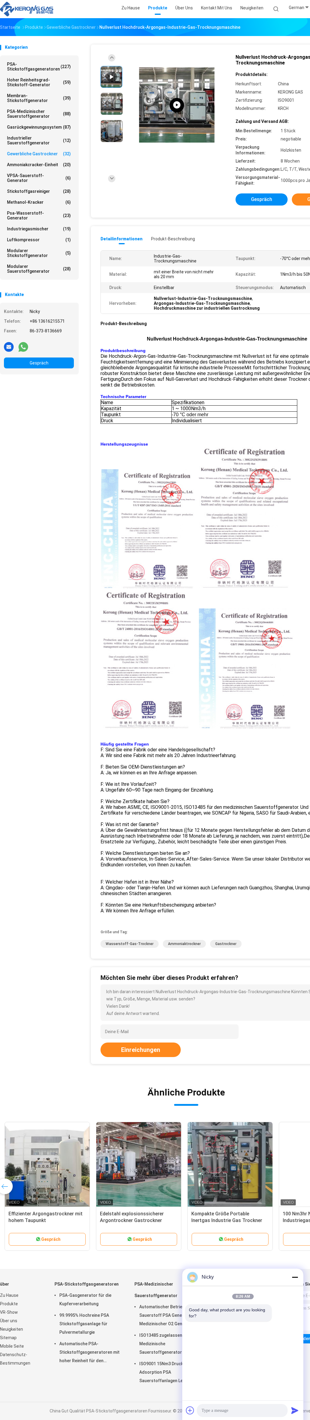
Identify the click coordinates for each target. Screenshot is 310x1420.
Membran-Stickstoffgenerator (39, 98)
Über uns (8, 1320)
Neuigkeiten (11, 1329)
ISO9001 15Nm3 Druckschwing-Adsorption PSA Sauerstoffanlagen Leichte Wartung (170, 1373)
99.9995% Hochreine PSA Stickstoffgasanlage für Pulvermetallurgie (84, 1324)
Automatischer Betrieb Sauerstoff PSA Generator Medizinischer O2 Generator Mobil (167, 1316)
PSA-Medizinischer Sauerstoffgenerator (39, 114)
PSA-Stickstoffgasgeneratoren (39, 66)
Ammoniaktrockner (184, 944)
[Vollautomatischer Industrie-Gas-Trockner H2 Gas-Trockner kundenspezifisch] (47, 1164)
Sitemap (8, 1337)
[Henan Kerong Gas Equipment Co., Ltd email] (9, 346)
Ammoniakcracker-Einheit (39, 164)
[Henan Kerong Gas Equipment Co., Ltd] (26, 9)
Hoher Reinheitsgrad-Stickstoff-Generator (39, 82)
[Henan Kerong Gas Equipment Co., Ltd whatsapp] (23, 346)
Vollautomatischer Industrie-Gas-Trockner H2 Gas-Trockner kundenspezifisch (46, 1220)
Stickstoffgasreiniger (39, 191)
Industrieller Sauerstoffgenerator (39, 140)
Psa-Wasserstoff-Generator (39, 215)
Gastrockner (225, 944)
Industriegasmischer (39, 228)
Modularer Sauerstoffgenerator (39, 269)
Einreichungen (140, 1049)
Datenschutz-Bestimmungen (15, 1359)
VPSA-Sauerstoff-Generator (39, 178)
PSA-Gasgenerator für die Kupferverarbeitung (85, 1299)
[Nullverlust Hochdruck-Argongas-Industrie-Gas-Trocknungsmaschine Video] (177, 105)
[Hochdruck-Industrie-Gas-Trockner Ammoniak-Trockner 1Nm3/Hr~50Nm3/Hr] (138, 1164)
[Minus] (294, 1277)
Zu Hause (9, 1295)
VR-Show (9, 1312)
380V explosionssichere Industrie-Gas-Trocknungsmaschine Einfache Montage (229, 1220)
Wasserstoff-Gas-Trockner (129, 944)
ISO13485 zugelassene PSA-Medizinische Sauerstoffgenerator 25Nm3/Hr (167, 1344)
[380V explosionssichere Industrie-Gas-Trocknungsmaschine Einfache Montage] (230, 1164)
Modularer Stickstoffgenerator (39, 253)
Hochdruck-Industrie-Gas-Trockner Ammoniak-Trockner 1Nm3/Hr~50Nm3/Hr (133, 1220)
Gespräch (39, 363)
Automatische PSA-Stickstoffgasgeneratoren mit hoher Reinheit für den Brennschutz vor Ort (89, 1353)
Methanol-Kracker (39, 202)
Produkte (9, 1303)
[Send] (295, 1410)
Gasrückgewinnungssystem (39, 127)
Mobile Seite (12, 1346)
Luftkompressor (39, 239)
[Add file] (190, 1410)
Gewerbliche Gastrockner (39, 153)
